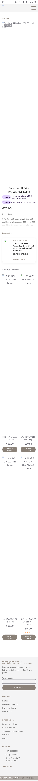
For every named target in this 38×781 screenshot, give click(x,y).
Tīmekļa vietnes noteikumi (12, 731)
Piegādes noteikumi (10, 704)
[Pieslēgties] (19, 2)
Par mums (6, 738)
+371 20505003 (11, 751)
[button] (3, 2)
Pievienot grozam (19, 259)
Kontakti (5, 701)
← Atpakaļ (5, 18)
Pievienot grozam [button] (10, 449)
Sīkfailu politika (8, 728)
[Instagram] (26, 2)
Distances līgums (9, 708)
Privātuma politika (9, 724)
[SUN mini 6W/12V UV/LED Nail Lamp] (28, 536)
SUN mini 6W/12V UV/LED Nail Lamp (28, 622)
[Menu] (33, 8)
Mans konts (7, 711)
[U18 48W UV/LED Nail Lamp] (28, 353)
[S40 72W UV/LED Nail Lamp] (9, 353)
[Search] (16, 2)
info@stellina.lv (11, 755)
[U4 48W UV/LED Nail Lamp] (9, 536)
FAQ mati (6, 735)
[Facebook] (23, 2)
